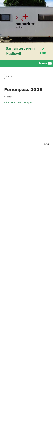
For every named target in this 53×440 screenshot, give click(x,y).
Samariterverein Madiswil (20, 51)
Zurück (10, 76)
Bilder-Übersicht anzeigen (18, 102)
